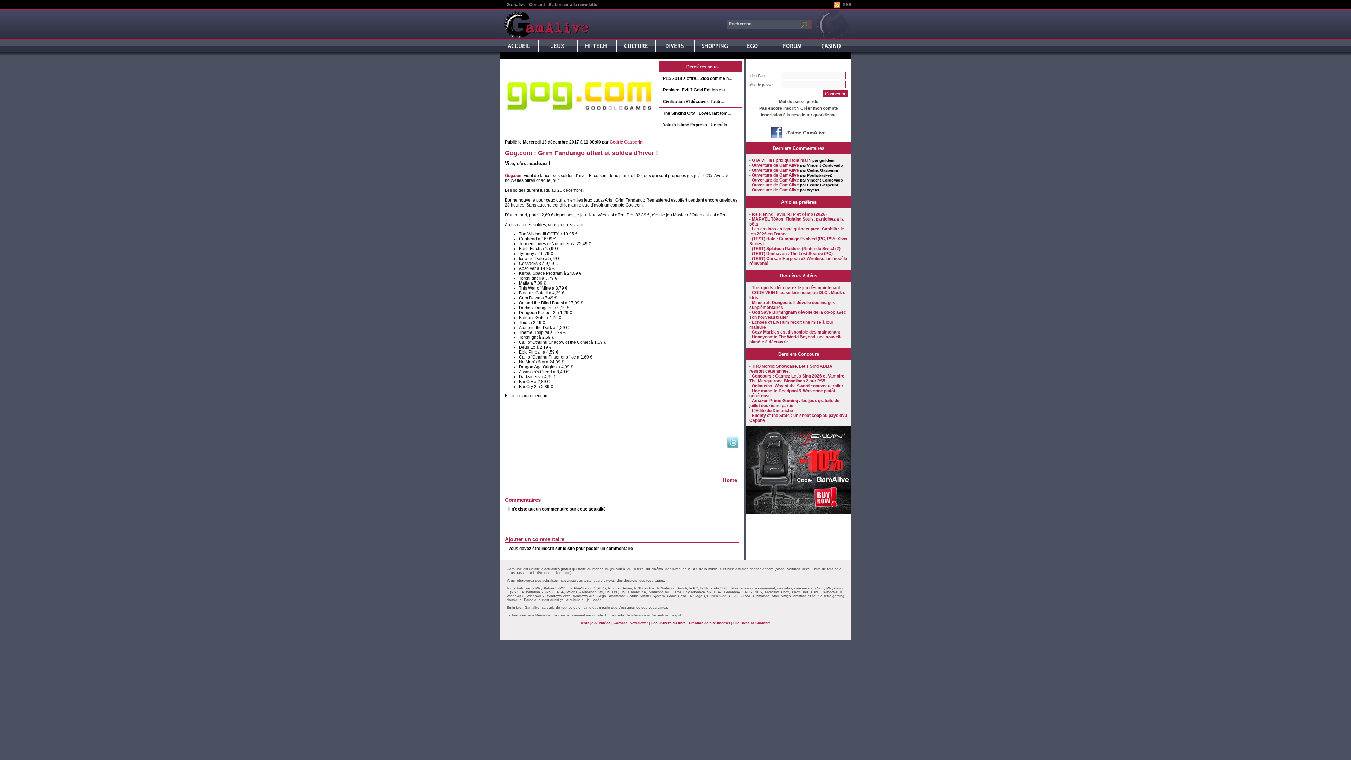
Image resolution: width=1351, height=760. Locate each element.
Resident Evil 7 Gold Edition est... (695, 90)
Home (730, 480)
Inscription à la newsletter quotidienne (799, 115)
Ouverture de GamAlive (775, 165)
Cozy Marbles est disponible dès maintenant (796, 332)
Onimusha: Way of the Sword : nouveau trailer (797, 386)
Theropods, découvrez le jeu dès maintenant (796, 287)
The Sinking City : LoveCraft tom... (697, 113)
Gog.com (514, 175)
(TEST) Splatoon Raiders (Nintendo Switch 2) (796, 248)
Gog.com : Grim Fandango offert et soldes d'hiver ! (581, 153)
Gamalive (516, 4)
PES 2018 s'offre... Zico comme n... (697, 78)
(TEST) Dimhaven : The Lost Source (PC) (792, 253)
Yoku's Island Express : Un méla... (696, 124)
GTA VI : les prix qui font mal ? (781, 160)
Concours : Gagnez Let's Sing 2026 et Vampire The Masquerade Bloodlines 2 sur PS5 (796, 379)
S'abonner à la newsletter (573, 4)
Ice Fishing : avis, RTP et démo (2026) (789, 214)
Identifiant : (758, 76)
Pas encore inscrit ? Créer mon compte (798, 108)
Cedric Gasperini (626, 142)
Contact (537, 4)
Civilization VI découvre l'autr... (693, 101)
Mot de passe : (762, 85)
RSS (847, 4)
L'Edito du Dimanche (772, 410)
